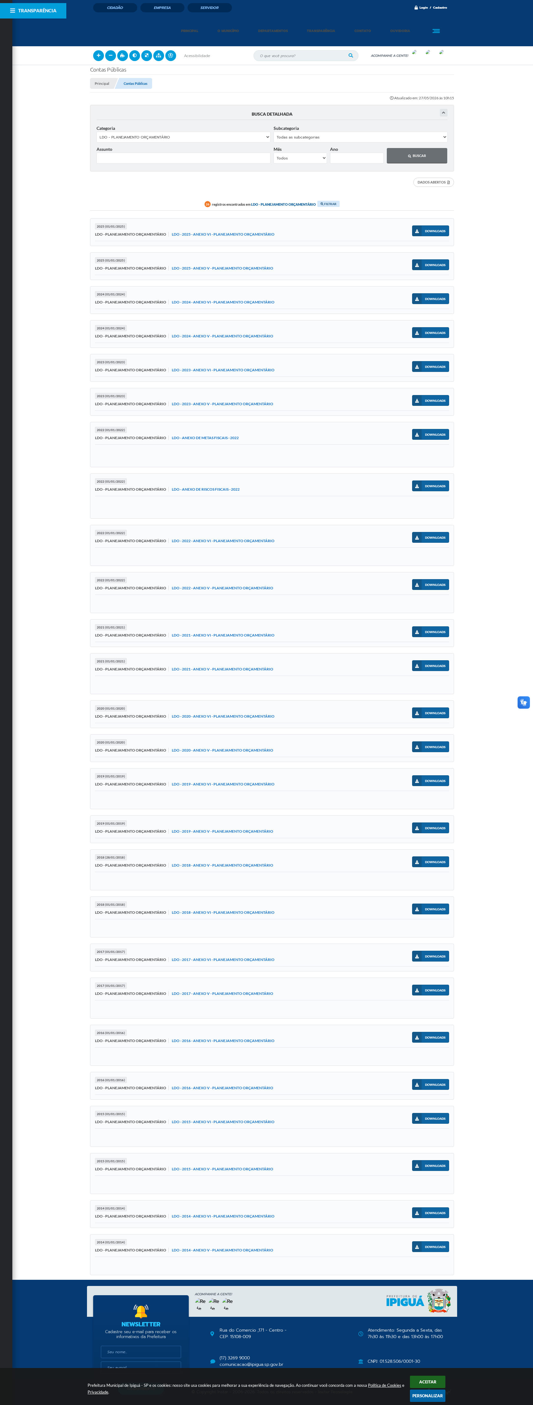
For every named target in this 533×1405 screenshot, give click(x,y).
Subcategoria (286, 128)
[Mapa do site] (158, 55)
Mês (278, 149)
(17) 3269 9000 (235, 1358)
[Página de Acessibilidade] (170, 55)
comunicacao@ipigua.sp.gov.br (251, 1365)
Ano (334, 149)
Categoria (106, 128)
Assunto (104, 149)
